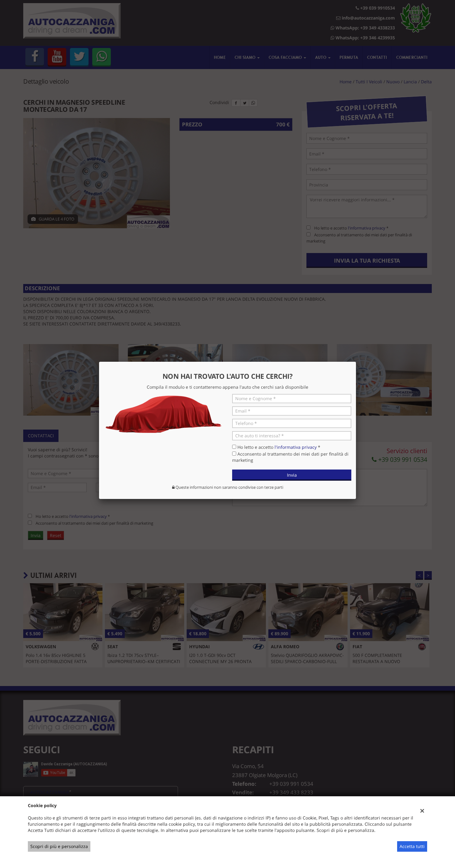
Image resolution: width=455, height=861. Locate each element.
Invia (292, 475)
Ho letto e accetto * (278, 447)
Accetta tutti (412, 846)
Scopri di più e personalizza (59, 846)
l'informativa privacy (296, 447)
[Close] (356, 361)
